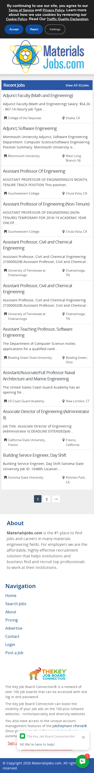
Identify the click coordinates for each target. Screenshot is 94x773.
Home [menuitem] (10, 595)
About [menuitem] (10, 612)
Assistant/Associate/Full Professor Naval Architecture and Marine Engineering (39, 375)
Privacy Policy (53, 10)
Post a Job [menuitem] (14, 652)
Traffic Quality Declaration (67, 19)
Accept (14, 29)
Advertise (13, 628)
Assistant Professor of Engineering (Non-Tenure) (46, 204)
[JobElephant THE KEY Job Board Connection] (47, 669)
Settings (55, 29)
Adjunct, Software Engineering (30, 128)
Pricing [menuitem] (11, 620)
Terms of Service (21, 10)
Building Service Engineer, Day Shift (34, 455)
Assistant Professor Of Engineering (34, 171)
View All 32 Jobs (77, 85)
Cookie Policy (16, 19)
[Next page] (56, 499)
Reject (34, 29)
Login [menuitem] (10, 644)
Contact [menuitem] (12, 636)
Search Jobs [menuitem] (16, 603)
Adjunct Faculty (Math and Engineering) (38, 95)
